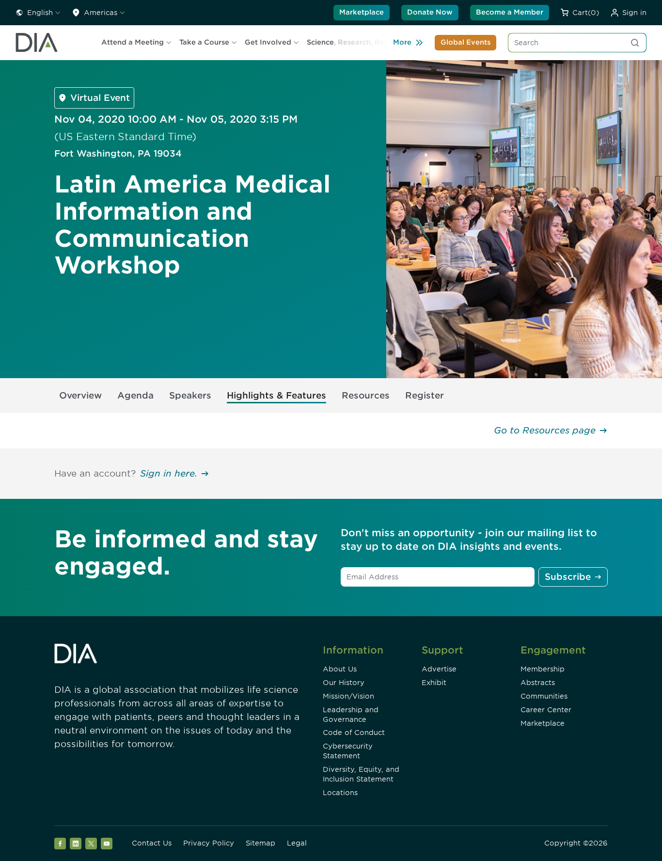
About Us (340, 669)
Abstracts (537, 682)
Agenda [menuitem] (135, 395)
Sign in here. (168, 473)
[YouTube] (106, 843)
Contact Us (152, 843)
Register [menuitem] (424, 395)
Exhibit (434, 682)
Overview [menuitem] (80, 395)
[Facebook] (60, 843)
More (402, 42)
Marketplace (361, 12)
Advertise (439, 669)
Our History (343, 682)
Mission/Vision (348, 696)
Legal (297, 843)
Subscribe (568, 577)
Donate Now (430, 12)
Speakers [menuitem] (190, 395)
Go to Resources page (545, 430)
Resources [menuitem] (366, 395)
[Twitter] (91, 843)
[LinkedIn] (75, 843)
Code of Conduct (354, 732)
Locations (340, 793)
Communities (543, 696)
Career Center (545, 710)
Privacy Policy (208, 843)
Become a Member (509, 12)
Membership (542, 669)
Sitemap (260, 843)
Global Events (465, 42)
